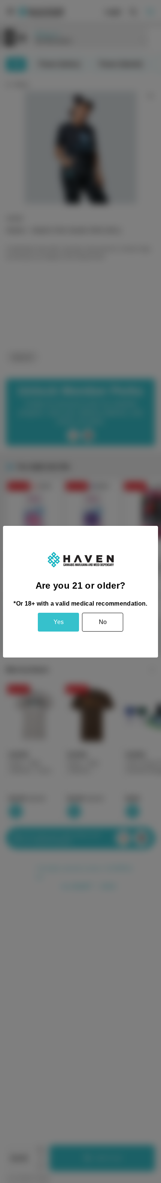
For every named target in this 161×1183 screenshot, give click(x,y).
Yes (59, 622)
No (103, 622)
